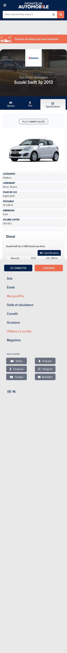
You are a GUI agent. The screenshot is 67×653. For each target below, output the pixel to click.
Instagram (47, 369)
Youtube (18, 377)
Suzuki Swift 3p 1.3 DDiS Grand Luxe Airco (25, 246)
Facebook (18, 369)
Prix (30, 105)
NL (14, 391)
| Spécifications (49, 253)
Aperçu (10, 105)
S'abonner (49, 268)
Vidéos (19, 361)
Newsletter (47, 377)
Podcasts (47, 361)
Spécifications (53, 106)
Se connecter (18, 268)
